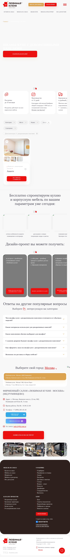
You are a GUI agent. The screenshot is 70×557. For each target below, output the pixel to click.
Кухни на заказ (9, 12)
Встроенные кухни (11, 499)
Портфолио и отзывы (44, 473)
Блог (38, 499)
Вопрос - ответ (42, 484)
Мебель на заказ (22, 12)
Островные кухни (10, 504)
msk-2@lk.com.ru (20, 426)
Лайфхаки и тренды (43, 506)
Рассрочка (40, 477)
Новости (40, 486)
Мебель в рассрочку (47, 12)
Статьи (39, 482)
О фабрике (40, 470)
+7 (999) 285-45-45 (19, 410)
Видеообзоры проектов (44, 504)
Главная (5, 21)
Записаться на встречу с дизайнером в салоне (15, 291)
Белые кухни (9, 506)
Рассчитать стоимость (16, 178)
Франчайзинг (50, 4)
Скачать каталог (20, 54)
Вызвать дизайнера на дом (39, 291)
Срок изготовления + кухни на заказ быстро (42, 525)
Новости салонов (42, 508)
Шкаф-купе (34, 12)
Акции (39, 475)
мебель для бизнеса (36, 4)
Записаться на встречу (23, 435)
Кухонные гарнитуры (12, 502)
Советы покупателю (43, 502)
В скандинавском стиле (12, 508)
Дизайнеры (40, 488)
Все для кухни (61, 12)
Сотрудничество (42, 490)
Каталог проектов (10, 496)
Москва (50, 367)
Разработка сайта (13, 552)
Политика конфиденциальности (45, 542)
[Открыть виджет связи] (62, 551)
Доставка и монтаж (43, 479)
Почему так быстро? (38, 110)
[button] (27, 147)
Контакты (40, 493)
